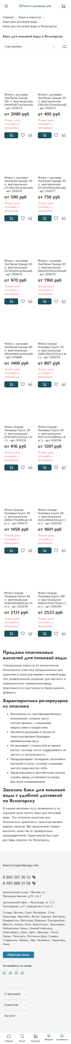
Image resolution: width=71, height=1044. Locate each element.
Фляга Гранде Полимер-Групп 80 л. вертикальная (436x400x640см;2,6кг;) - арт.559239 (18, 600)
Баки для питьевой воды (20, 22)
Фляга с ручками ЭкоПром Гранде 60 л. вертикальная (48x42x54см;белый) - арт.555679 (52, 268)
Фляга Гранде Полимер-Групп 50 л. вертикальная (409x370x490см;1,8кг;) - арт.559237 (18, 517)
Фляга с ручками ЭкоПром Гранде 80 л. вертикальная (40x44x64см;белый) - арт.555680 (18, 351)
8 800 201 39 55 (16, 877)
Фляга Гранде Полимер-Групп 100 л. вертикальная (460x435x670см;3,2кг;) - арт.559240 (52, 600)
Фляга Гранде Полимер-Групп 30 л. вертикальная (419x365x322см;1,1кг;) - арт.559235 (18, 434)
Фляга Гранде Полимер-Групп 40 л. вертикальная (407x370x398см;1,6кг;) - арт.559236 (52, 434)
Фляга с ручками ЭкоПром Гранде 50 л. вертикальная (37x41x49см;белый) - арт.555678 (18, 268)
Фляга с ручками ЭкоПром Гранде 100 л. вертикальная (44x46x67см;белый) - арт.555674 (18, 101)
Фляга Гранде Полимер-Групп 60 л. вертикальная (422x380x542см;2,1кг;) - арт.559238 (52, 517)
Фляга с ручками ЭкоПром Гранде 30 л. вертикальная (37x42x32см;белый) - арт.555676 (18, 184)
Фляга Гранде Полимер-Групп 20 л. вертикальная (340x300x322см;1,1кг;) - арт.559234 (52, 351)
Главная (8, 17)
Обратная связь (18, 954)
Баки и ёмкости (30, 17)
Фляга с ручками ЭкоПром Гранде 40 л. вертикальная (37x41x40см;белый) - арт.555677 (52, 184)
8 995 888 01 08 (16, 883)
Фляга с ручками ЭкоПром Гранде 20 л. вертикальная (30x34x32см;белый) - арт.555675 (52, 101)
